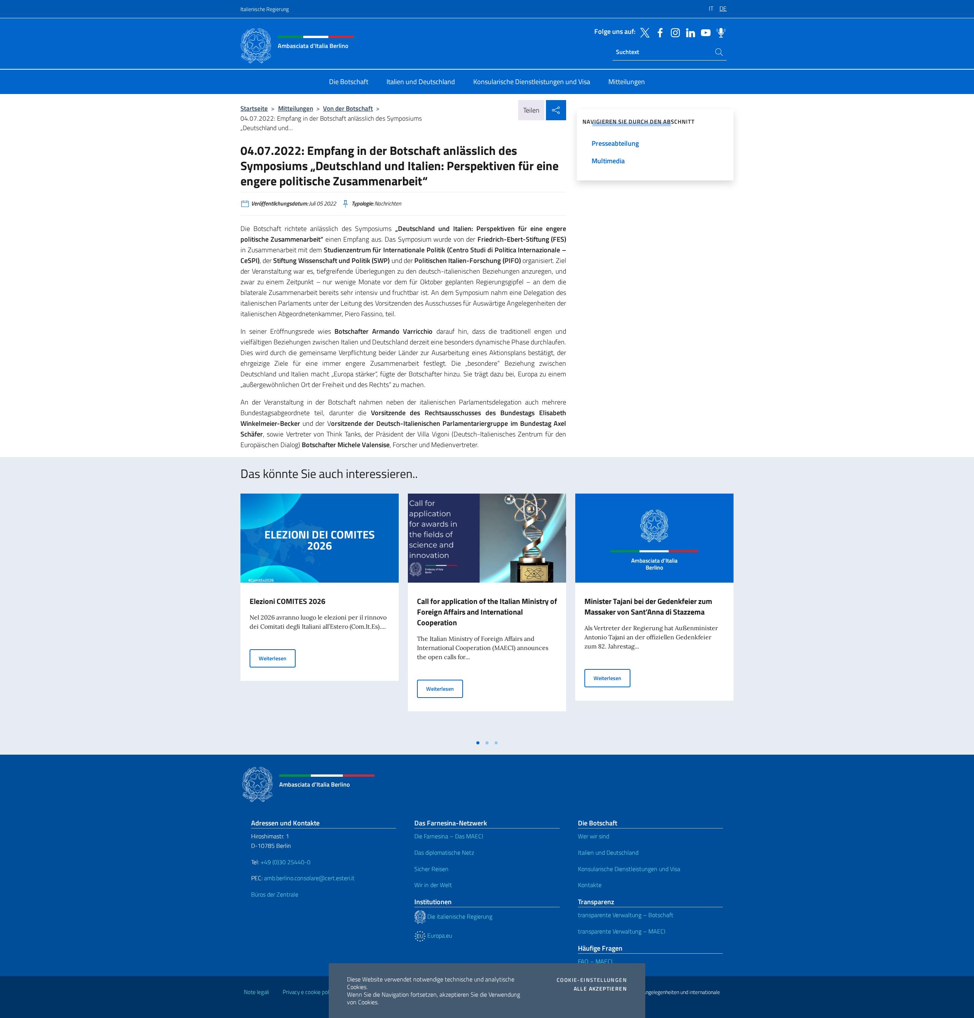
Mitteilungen (295, 108)
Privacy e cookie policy (309, 992)
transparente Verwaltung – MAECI (621, 931)
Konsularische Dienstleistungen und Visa (629, 868)
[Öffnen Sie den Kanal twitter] (643, 32)
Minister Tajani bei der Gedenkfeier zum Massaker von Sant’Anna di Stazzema (648, 606)
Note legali (256, 992)
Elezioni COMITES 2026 (287, 601)
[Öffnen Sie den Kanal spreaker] (719, 32)
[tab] (477, 742)
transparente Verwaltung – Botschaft (625, 914)
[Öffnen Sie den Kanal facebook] (658, 32)
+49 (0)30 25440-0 (285, 862)
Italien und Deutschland (608, 852)
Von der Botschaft (348, 108)
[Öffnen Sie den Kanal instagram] (673, 32)
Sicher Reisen (431, 868)
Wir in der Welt (433, 884)
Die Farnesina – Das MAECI (448, 836)
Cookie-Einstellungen (592, 980)
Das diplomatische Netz (444, 852)
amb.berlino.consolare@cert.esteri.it (309, 878)
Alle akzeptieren (600, 988)
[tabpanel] (319, 615)
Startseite (254, 108)
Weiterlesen (277, 658)
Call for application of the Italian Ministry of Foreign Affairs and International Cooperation (487, 611)
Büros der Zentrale (274, 894)
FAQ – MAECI (595, 961)
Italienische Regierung (264, 9)
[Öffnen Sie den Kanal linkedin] (688, 32)
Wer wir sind (593, 836)
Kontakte (590, 884)
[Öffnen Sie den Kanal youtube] (703, 32)
